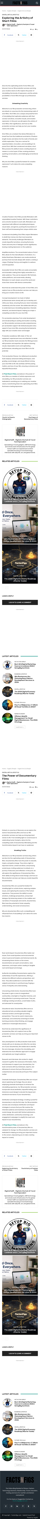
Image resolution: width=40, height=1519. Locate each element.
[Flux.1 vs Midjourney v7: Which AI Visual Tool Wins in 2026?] (7, 705)
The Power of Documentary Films (31, 418)
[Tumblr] (28, 1506)
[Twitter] (34, 1506)
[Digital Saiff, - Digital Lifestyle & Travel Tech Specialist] (3, 25)
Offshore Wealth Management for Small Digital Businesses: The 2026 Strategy (26, 719)
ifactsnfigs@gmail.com (20, 1501)
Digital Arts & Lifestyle (24, 11)
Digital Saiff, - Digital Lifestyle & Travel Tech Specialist (20, 25)
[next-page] (7, 587)
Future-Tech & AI (20, 702)
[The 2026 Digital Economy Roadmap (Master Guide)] (20, 564)
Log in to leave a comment (20, 602)
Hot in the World (19, 496)
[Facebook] (6, 1506)
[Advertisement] (20, 62)
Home (4, 11)
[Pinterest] (23, 1506)
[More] (31, 35)
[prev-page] (3, 587)
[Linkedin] (17, 1506)
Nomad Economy (20, 713)
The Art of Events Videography (8, 418)
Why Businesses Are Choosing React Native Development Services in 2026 (20, 540)
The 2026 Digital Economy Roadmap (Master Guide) (20, 580)
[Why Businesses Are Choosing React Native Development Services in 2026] (20, 524)
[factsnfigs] (20, 3)
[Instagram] (11, 1506)
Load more (19, 727)
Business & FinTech (19, 536)
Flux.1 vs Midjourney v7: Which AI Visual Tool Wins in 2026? (26, 706)
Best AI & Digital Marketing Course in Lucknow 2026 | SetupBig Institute (20, 500)
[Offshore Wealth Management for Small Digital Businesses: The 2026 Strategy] (7, 718)
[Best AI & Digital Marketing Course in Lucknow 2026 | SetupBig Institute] (20, 484)
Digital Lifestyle (11, 11)
